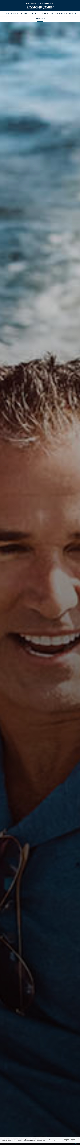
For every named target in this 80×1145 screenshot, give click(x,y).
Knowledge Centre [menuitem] (61, 14)
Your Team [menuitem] (33, 14)
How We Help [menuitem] (24, 14)
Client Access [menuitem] (40, 19)
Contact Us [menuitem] (72, 14)
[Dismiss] (78, 1138)
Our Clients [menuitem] (14, 14)
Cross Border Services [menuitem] (46, 14)
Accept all (73, 1139)
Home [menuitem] (7, 14)
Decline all (66, 1139)
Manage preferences (55, 1140)
